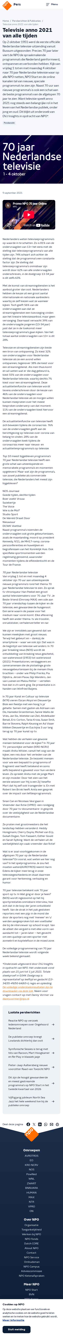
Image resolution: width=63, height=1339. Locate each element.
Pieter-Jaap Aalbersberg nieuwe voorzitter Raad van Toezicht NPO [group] (29, 1067)
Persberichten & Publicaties (26, 21)
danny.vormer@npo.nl (16, 999)
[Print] (57, 1124)
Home (6, 21)
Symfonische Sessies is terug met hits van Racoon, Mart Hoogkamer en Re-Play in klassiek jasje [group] (29, 1053)
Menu (54, 4)
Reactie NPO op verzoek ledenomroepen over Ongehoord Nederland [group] (28, 1024)
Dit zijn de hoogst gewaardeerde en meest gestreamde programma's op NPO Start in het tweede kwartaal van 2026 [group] (28, 1083)
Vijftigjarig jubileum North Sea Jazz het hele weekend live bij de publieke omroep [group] (28, 1101)
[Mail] (51, 1124)
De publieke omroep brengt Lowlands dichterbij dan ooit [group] (25, 1039)
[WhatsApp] (45, 1124)
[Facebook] (28, 1124)
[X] (34, 1124)
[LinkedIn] (39, 1124)
